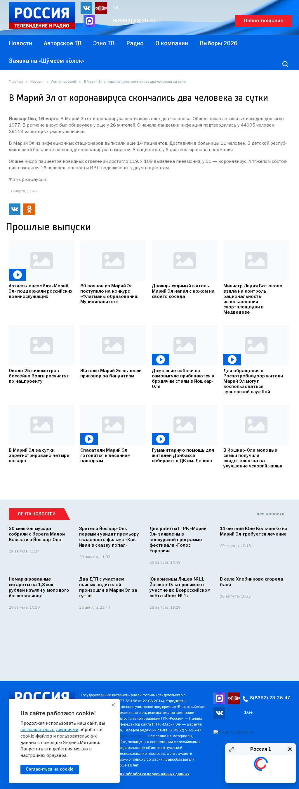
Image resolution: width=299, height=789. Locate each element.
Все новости (270, 514)
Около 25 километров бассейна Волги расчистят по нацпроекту (39, 376)
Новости (37, 81)
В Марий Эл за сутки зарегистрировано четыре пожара (39, 455)
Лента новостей (63, 81)
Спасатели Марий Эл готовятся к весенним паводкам (105, 455)
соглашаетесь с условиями (49, 730)
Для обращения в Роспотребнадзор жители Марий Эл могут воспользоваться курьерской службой (253, 381)
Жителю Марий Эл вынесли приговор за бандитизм (111, 373)
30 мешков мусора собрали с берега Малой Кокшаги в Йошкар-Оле (37, 534)
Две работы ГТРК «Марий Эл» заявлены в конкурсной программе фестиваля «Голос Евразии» (178, 540)
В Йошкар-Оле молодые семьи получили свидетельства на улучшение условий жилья (252, 458)
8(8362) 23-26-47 (134, 21)
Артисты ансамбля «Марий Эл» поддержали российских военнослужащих (40, 291)
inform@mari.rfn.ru (131, 736)
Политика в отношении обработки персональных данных (135, 774)
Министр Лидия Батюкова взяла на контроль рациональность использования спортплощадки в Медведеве (252, 299)
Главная (16, 81)
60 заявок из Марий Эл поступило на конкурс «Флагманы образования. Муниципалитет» (109, 294)
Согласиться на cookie (50, 769)
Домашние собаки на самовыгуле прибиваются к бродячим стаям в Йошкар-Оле (183, 379)
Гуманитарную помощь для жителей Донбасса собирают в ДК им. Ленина (183, 455)
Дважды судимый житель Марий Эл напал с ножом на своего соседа (183, 291)
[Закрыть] (113, 705)
